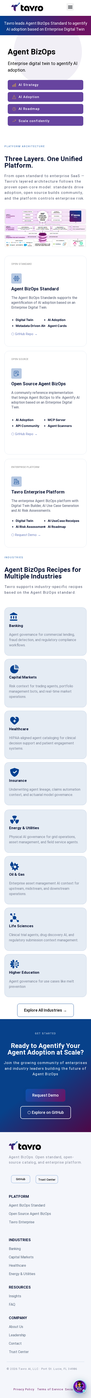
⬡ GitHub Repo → (24, 334)
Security (71, 1389)
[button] (70, 7)
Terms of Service (50, 1389)
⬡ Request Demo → (26, 535)
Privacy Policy (23, 1389)
